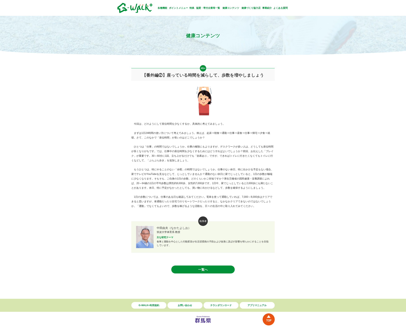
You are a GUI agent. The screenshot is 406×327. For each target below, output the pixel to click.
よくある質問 (280, 7)
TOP (269, 319)
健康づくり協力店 (251, 7)
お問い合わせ (185, 305)
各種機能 (162, 7)
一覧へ (203, 269)
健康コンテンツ (231, 7)
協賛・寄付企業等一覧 (208, 7)
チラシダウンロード (221, 305)
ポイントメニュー (178, 7)
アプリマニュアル (257, 305)
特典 (192, 7)
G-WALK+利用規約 (149, 305)
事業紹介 (267, 7)
